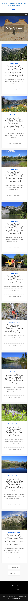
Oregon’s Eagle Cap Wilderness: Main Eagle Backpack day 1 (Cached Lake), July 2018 (14, 229)
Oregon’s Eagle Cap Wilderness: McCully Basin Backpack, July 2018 (14, 279)
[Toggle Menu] (26, 14)
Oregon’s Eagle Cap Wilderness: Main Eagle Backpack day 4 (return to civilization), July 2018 (14, 70)
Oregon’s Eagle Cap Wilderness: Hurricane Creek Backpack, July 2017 (14, 328)
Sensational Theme (15, 598)
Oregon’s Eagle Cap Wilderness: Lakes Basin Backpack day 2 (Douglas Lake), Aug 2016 (14, 539)
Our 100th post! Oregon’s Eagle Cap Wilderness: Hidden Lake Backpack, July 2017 (14, 379)
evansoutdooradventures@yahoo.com (14, 589)
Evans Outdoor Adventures (14, 3)
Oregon (18, 322)
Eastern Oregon (14, 63)
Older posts (14, 567)
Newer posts (13, 573)
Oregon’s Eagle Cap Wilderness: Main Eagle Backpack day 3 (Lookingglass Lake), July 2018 (14, 123)
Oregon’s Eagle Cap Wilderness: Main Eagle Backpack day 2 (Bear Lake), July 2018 (14, 177)
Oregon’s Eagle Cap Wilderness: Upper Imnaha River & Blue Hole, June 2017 (14, 431)
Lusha (10, 89)
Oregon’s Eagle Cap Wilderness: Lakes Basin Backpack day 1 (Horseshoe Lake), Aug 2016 (14, 484)
